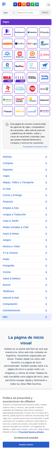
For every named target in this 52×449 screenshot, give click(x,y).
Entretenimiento (11, 310)
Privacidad (23, 432)
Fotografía (8, 265)
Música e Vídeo (11, 246)
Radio (6, 259)
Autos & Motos (11, 233)
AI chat (7, 188)
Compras (8, 163)
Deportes (8, 169)
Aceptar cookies (26, 445)
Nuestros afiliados (36, 432)
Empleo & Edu (11, 208)
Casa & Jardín (11, 220)
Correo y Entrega (12, 195)
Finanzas (8, 201)
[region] (26, 419)
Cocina (7, 272)
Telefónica (8, 291)
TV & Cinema (10, 252)
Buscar (7, 284)
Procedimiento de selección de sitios (35, 147)
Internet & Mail (11, 297)
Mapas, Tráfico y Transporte (18, 182)
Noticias (7, 156)
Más (5, 316)
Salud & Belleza (11, 278)
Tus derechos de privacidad (26, 438)
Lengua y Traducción (14, 214)
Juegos (7, 240)
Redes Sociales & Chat (15, 227)
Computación (10, 304)
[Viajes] (7, 77)
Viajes (6, 176)
